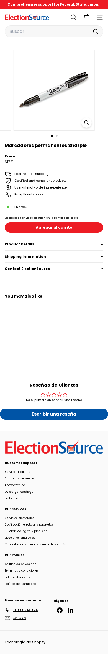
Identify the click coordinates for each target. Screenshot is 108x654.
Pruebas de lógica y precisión (26, 531)
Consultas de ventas (20, 478)
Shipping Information (25, 256)
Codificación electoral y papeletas (29, 524)
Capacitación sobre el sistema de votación (36, 544)
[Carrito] (86, 17)
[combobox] (54, 31)
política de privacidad (21, 564)
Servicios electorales (19, 518)
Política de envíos (17, 577)
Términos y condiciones (22, 571)
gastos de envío (19, 217)
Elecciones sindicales (20, 538)
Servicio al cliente (17, 472)
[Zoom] (86, 122)
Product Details (19, 244)
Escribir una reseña (54, 414)
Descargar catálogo (19, 492)
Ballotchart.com (16, 498)
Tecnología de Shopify (25, 642)
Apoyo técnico (15, 485)
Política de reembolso (20, 584)
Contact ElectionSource (27, 268)
